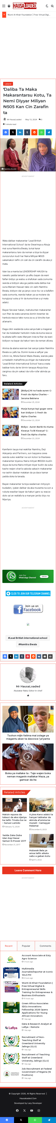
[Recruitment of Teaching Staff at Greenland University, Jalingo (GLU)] (11, 1058)
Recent (8, 945)
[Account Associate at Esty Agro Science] (11, 959)
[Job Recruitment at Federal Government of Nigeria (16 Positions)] (11, 1072)
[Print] (50, 656)
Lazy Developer (35, 1103)
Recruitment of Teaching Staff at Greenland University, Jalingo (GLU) (36, 1057)
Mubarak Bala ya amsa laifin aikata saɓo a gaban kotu (39, 853)
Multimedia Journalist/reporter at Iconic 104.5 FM (37, 971)
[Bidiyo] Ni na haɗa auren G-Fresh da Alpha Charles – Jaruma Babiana (36, 394)
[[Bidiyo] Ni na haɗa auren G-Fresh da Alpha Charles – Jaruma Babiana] (10, 394)
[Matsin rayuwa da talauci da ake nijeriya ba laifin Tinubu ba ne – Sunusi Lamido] (14, 805)
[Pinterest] (27, 656)
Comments (45, 945)
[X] (10, 656)
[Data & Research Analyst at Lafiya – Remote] (11, 1028)
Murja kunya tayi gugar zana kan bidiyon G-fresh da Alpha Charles (36, 412)
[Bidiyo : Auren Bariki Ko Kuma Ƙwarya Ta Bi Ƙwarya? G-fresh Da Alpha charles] (10, 430)
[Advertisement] (28, 47)
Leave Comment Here (28, 870)
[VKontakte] (39, 656)
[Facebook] (5, 656)
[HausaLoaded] (25, 6)
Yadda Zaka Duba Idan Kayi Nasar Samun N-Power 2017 (14, 838)
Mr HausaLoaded (14, 119)
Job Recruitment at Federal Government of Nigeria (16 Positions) (37, 1071)
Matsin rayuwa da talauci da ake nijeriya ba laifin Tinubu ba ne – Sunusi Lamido (14, 818)
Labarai (8, 84)
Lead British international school (28, 637)
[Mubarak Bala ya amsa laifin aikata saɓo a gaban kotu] (41, 841)
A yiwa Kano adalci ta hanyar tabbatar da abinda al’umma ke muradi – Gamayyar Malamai (41, 820)
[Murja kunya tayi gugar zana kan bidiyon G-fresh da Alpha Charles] (10, 412)
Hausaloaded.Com (28, 1098)
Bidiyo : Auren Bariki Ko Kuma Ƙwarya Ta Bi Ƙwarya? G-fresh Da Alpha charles (37, 431)
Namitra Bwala (28, 644)
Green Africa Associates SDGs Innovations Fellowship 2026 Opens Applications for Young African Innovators (35, 1009)
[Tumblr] (22, 656)
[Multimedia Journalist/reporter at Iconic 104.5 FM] (11, 972)
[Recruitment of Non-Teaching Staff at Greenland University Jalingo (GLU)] (11, 1041)
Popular (26, 945)
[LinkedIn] (16, 656)
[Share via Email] (44, 656)
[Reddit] (33, 656)
